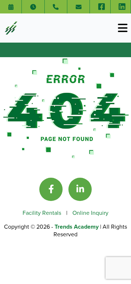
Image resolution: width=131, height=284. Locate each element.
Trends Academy (77, 226)
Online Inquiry (90, 213)
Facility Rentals (43, 213)
